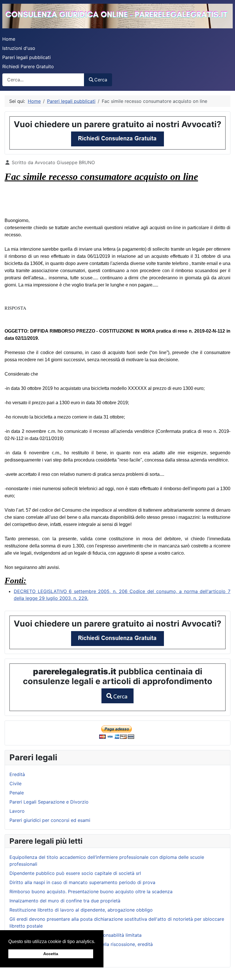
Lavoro (17, 811)
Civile (15, 783)
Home (8, 39)
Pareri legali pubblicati (26, 57)
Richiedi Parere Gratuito (28, 66)
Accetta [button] (50, 953)
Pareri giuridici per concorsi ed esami (49, 820)
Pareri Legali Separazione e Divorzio (49, 802)
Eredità (17, 774)
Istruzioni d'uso (18, 48)
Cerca (100, 80)
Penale (16, 793)
